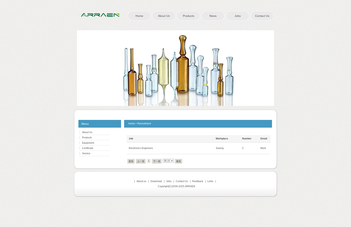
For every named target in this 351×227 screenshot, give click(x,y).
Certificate (87, 148)
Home (139, 15)
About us (141, 181)
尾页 (178, 161)
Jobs (238, 15)
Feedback (197, 181)
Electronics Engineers (141, 148)
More (263, 148)
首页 (131, 161)
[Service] (175, 68)
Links (210, 181)
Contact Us (262, 15)
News (213, 15)
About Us (164, 15)
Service (86, 153)
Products (188, 15)
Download (156, 181)
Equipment (88, 142)
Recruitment (144, 123)
